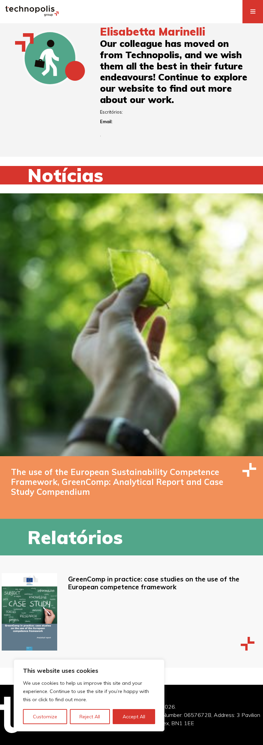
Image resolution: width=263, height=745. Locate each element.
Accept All (134, 717)
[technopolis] (32, 14)
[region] (89, 695)
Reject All (89, 717)
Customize (45, 717)
